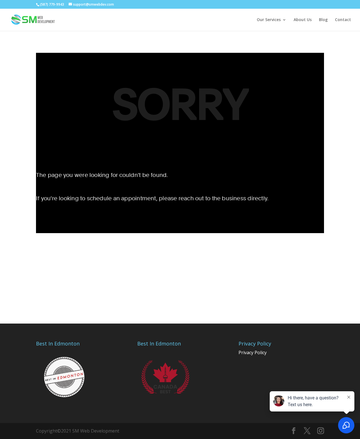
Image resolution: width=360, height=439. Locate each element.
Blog (323, 20)
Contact (343, 20)
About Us (303, 20)
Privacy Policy (252, 352)
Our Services (269, 20)
